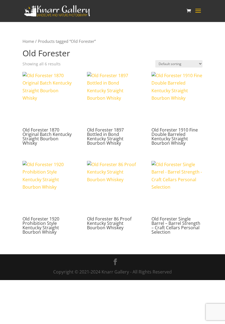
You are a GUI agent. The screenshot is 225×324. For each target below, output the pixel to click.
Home (28, 41)
